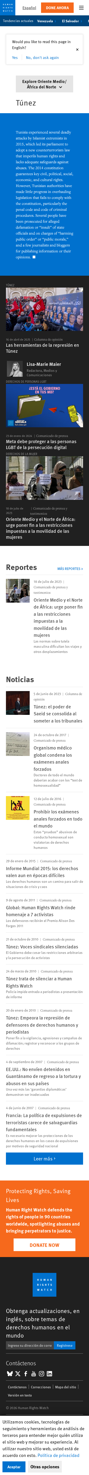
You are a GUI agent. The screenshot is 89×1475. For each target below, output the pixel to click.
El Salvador (70, 20)
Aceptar (14, 1467)
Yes (15, 57)
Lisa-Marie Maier (44, 364)
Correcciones (41, 1387)
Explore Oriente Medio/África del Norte (44, 84)
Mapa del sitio (65, 1387)
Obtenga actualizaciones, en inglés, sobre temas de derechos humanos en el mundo (43, 1323)
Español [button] (29, 7)
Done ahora (57, 7)
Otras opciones (44, 1466)
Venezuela (45, 20)
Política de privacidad (58, 1455)
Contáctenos (17, 1387)
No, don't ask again (42, 57)
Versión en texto (20, 1395)
